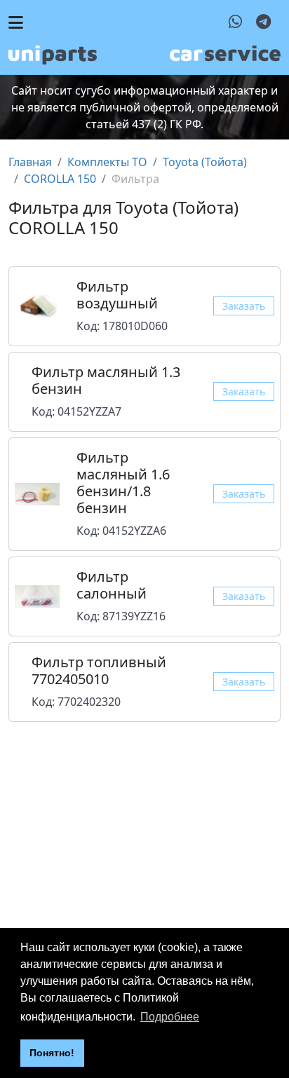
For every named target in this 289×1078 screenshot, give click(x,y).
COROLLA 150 (60, 178)
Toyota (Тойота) (205, 162)
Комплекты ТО (107, 162)
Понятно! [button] (51, 1052)
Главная (30, 162)
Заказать (243, 306)
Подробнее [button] (169, 1017)
